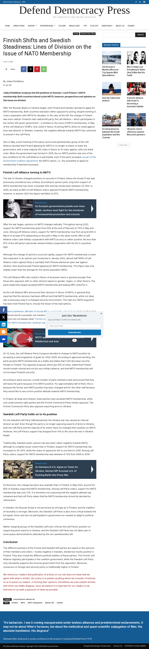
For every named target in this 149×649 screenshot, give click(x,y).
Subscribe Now (74, 332)
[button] (74, 315)
